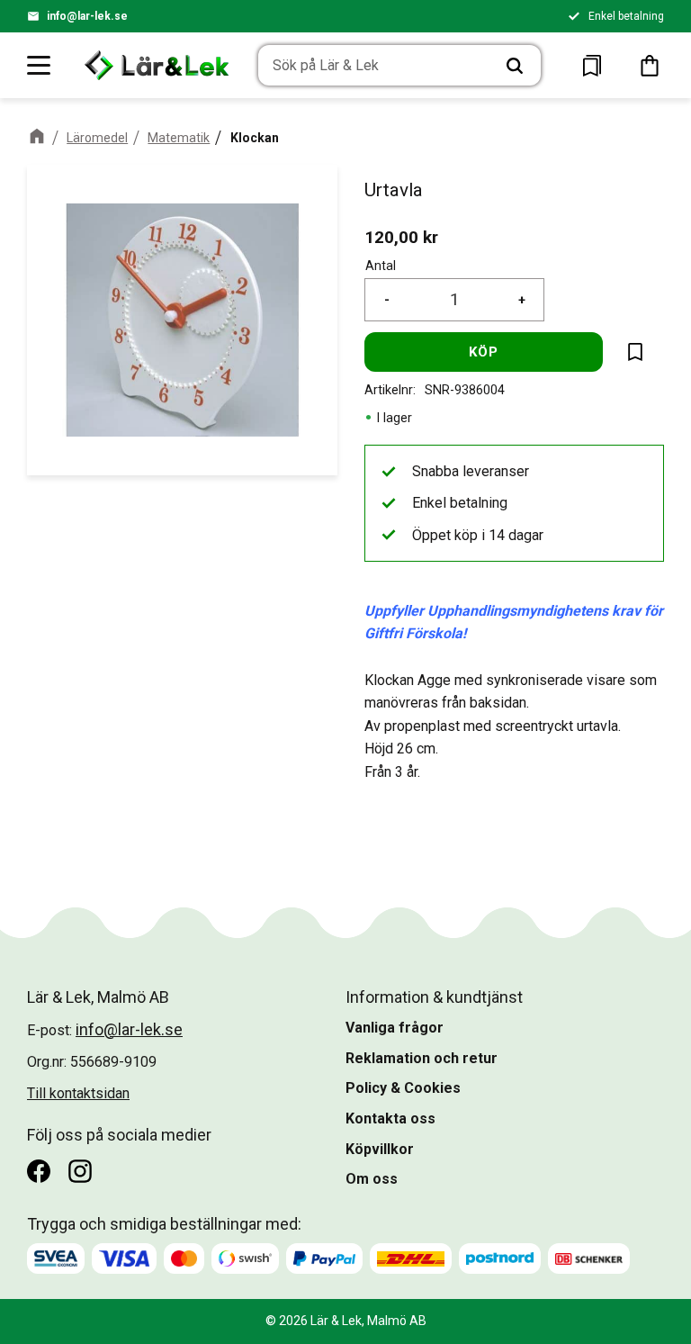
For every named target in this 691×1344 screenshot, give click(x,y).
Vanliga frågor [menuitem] (395, 1027)
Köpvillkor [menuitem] (380, 1149)
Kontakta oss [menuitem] (390, 1118)
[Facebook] (38, 1171)
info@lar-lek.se (87, 16)
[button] (39, 64)
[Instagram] (80, 1171)
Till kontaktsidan (78, 1093)
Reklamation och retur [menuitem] (422, 1058)
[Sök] (514, 65)
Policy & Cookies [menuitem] (403, 1087)
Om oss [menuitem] (372, 1178)
